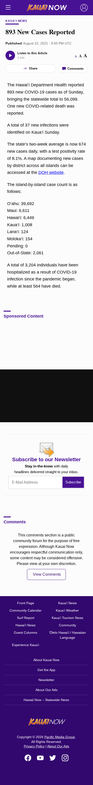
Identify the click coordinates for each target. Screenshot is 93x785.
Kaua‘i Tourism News (67, 618)
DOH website (51, 172)
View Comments (47, 574)
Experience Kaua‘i (25, 645)
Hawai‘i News (26, 625)
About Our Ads (46, 690)
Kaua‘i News (16, 21)
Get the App (46, 670)
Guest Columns (25, 632)
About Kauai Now (46, 660)
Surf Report (25, 618)
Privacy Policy (34, 746)
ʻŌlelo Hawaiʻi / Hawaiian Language (67, 635)
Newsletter (46, 680)
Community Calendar (25, 610)
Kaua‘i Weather (67, 610)
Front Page (25, 603)
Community (67, 625)
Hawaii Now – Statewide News (46, 700)
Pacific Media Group (59, 737)
